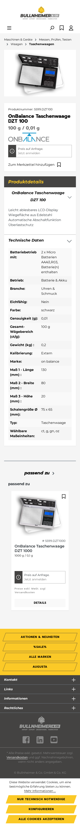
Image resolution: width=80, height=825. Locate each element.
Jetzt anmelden (29, 153)
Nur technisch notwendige (41, 799)
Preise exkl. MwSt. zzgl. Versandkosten (30, 590)
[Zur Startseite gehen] (40, 13)
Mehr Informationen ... (40, 791)
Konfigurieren (41, 809)
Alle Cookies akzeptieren (41, 819)
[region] (40, 553)
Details (40, 603)
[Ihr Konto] (71, 28)
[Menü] (9, 28)
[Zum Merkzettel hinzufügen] (63, 496)
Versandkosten (17, 757)
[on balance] (28, 137)
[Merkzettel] (61, 28)
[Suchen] (52, 28)
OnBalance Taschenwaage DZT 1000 (39, 548)
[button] (40, 240)
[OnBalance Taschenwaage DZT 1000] (40, 515)
